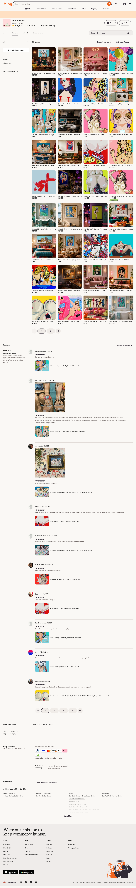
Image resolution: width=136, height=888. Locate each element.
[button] (111, 22)
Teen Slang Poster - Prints (77, 804)
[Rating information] (13, 25)
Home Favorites (56, 9)
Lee (36, 594)
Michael (38, 351)
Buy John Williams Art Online (78, 812)
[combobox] (60, 3)
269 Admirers (7, 63)
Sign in (117, 4)
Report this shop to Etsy (10, 71)
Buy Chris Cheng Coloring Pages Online (82, 796)
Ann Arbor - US (74, 801)
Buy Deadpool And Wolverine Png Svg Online (84, 809)
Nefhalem (38, 565)
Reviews (15, 33)
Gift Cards (105, 9)
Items (5, 33)
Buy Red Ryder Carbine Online (112, 796)
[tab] (16, 42)
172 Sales (6, 59)
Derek (37, 506)
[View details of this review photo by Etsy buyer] (50, 397)
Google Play (26, 872)
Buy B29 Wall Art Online (77, 799)
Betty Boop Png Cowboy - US (78, 807)
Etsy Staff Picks (41, 9)
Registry (94, 9)
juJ (36, 652)
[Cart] (129, 3)
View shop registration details (47, 782)
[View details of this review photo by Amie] (50, 463)
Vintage (83, 9)
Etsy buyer (38, 380)
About (25, 33)
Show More (68, 816)
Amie (37, 446)
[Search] (109, 3)
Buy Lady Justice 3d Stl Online (13, 796)
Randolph (38, 623)
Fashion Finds (71, 9)
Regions (130, 882)
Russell (37, 681)
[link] (34, 331)
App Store (10, 872)
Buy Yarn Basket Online (43, 796)
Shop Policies (38, 33)
